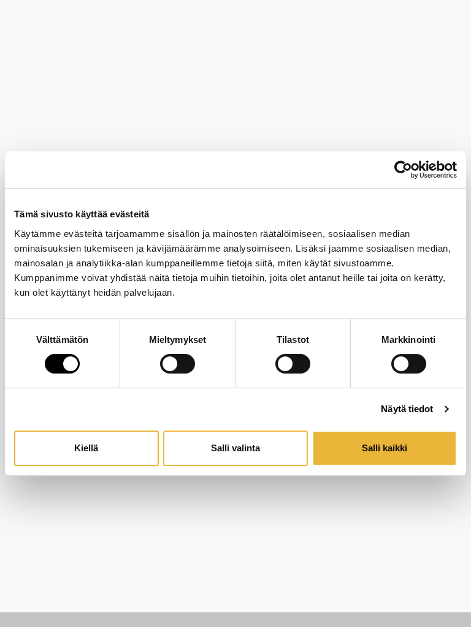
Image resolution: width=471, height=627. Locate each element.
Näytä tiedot (407, 409)
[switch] (177, 364)
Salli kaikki (384, 448)
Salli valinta (235, 448)
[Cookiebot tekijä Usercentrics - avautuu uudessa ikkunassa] (403, 169)
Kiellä (86, 448)
